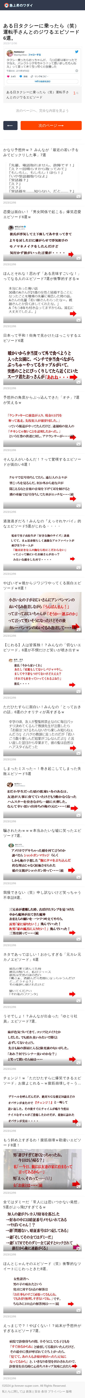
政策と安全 (33, 1391)
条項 (44, 1391)
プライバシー (56, 1391)
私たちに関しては (13, 1391)
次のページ (48, 125)
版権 (69, 1391)
